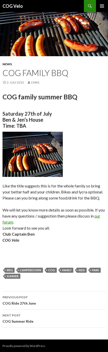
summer (13, 276)
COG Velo (13, 6)
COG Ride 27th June (19, 300)
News (7, 64)
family (67, 270)
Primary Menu (102, 6)
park (95, 270)
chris (35, 82)
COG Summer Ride (18, 318)
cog (51, 270)
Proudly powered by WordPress (24, 346)
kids (82, 270)
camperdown (30, 270)
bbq (10, 270)
